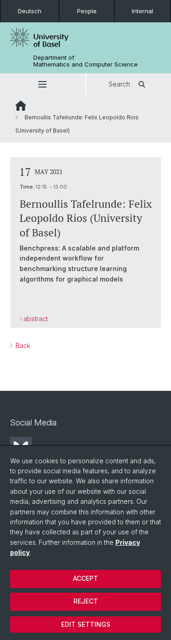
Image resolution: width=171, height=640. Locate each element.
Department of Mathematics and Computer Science (85, 61)
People (87, 11)
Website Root (21, 106)
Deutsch (29, 11)
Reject (85, 601)
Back (22, 345)
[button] (42, 84)
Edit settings (85, 624)
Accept (85, 578)
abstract (35, 319)
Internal (142, 11)
